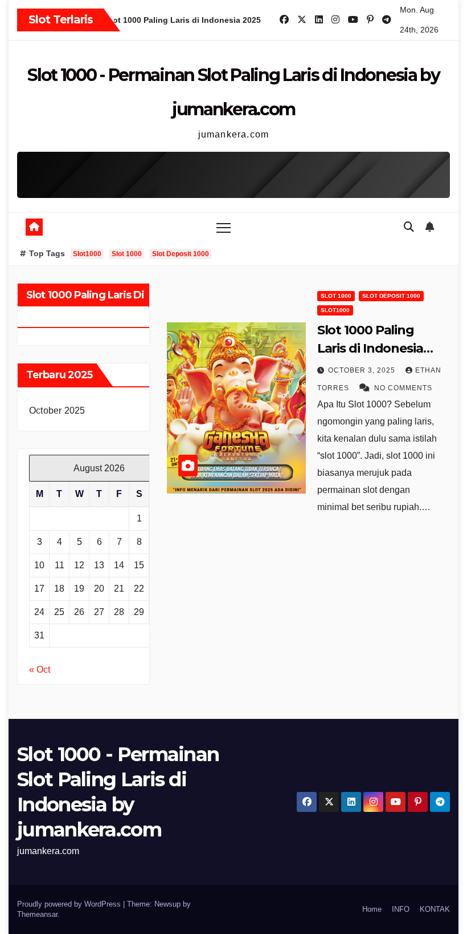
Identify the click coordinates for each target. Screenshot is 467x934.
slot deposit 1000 (391, 296)
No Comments (403, 388)
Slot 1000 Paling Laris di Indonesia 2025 (370, 348)
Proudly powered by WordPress (70, 904)
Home (372, 909)
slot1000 (335, 310)
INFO (400, 909)
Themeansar (37, 914)
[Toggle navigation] (223, 227)
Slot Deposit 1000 (180, 254)
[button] (409, 227)
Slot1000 (87, 254)
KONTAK (435, 909)
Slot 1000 (127, 254)
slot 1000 (336, 296)
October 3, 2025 (363, 370)
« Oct (39, 669)
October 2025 (57, 410)
